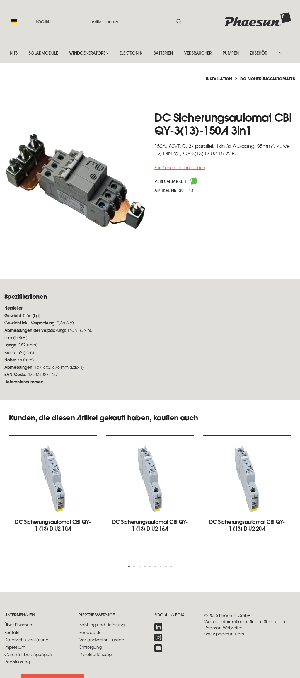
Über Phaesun (18, 625)
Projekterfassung (95, 655)
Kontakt (12, 633)
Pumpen (231, 53)
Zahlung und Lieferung (102, 625)
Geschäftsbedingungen (28, 655)
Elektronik (131, 53)
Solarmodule (43, 53)
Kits (14, 53)
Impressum (14, 647)
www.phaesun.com (224, 634)
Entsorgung (90, 647)
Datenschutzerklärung (26, 640)
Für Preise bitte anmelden (179, 168)
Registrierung (17, 662)
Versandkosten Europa (102, 640)
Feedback (89, 633)
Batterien (163, 53)
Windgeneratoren (88, 53)
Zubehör (258, 53)
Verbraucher (198, 53)
